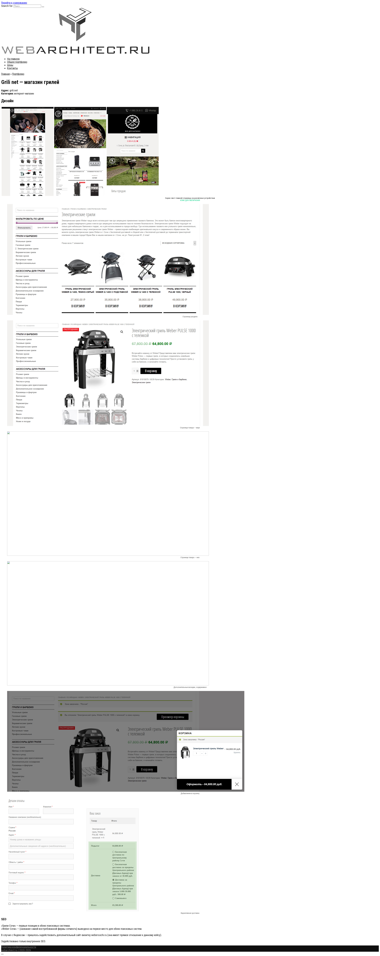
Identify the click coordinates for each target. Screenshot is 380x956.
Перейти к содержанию (14, 2)
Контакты (12, 68)
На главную (13, 58)
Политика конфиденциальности (18, 947)
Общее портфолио (17, 61)
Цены (10, 65)
